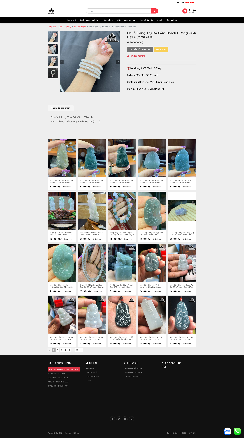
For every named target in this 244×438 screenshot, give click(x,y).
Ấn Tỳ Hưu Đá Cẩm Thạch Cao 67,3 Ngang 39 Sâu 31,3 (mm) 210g (121, 286)
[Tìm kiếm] (154, 11)
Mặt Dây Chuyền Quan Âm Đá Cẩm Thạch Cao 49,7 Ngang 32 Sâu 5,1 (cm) (182, 286)
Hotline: (186, 2)
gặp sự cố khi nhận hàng (58, 386)
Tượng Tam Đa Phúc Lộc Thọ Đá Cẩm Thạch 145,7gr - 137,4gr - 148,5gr (62, 234)
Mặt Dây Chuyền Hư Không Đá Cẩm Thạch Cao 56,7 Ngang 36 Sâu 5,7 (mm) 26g (62, 286)
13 (77, 350)
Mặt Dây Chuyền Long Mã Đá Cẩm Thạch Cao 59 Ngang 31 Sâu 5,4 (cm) (181, 338)
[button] (62, 62)
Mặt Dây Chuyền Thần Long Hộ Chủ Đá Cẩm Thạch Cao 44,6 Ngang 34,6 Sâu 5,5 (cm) (150, 286)
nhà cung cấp (91, 373)
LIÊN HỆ (89, 381)
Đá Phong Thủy (65, 27)
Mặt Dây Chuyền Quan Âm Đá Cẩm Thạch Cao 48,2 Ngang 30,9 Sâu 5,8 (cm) (92, 338)
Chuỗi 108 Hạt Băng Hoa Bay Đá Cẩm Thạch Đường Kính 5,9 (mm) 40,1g (92, 286)
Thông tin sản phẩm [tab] (60, 108)
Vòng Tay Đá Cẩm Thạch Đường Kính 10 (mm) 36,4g (122, 234)
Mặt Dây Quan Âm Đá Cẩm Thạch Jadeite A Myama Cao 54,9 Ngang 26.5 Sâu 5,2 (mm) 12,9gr (62, 181)
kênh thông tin (92, 377)
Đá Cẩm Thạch (80, 27)
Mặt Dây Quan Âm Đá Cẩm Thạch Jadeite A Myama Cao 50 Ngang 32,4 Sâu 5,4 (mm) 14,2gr (122, 181)
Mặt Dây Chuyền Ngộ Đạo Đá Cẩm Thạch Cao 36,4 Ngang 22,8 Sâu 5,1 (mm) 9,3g (151, 234)
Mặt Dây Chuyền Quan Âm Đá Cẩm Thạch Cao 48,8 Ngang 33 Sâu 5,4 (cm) (62, 338)
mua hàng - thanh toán (58, 378)
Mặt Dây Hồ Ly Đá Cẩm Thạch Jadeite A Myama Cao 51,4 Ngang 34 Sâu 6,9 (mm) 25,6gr (181, 181)
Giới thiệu (90, 368)
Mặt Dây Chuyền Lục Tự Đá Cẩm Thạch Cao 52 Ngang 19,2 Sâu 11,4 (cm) (151, 338)
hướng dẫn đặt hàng (56, 374)
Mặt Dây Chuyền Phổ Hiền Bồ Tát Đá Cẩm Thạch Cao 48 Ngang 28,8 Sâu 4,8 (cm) (122, 338)
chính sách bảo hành (133, 368)
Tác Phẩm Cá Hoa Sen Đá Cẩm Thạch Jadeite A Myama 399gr (91, 234)
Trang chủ (52, 27)
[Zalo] (227, 431)
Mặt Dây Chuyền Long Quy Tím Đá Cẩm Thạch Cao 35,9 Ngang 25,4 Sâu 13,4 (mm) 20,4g (182, 234)
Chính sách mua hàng (133, 373)
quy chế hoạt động (132, 377)
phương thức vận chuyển (58, 382)
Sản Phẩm (59, 433)
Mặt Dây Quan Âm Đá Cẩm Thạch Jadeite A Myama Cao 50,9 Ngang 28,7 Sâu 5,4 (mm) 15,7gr (92, 181)
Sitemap (68, 433)
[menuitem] (72, 20)
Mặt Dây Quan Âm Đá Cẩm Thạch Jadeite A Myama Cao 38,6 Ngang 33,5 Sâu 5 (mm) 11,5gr (152, 181)
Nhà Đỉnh (75, 433)
